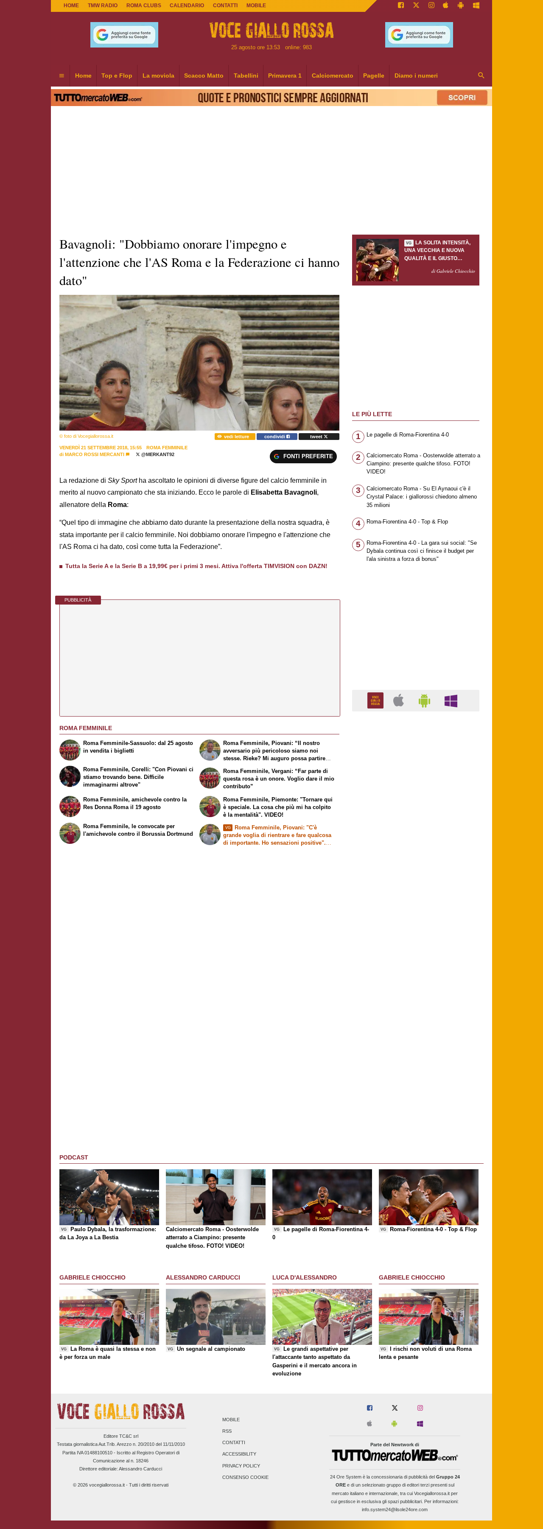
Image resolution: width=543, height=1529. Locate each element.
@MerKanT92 (157, 454)
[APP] (376, 700)
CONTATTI (225, 5)
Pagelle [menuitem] (373, 75)
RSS (227, 1431)
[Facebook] (400, 6)
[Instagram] (431, 6)
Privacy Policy (241, 1465)
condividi (275, 436)
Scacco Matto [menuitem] (204, 75)
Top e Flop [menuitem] (116, 75)
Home (71, 5)
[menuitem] (61, 76)
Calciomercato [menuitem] (332, 75)
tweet (317, 436)
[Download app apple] (446, 6)
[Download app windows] (476, 6)
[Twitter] (416, 6)
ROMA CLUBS (143, 5)
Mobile (231, 1419)
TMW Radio (103, 5)
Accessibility (239, 1454)
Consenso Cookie (245, 1477)
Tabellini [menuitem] (246, 75)
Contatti (233, 1442)
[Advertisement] (415, 1047)
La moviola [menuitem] (158, 75)
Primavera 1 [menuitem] (285, 75)
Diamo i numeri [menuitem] (416, 75)
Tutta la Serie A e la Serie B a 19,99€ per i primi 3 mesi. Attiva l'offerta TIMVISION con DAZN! (196, 566)
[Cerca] (481, 76)
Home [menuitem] (83, 75)
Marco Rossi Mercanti (94, 454)
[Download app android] (461, 6)
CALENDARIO (187, 5)
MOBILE (256, 5)
